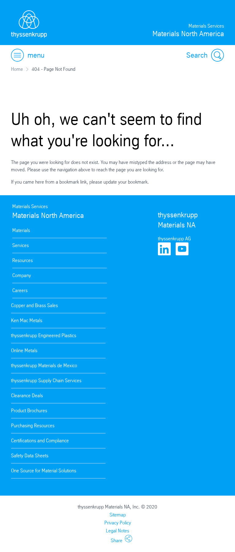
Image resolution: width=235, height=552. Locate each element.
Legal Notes (117, 531)
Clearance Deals (27, 395)
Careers (20, 290)
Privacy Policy (117, 523)
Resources (22, 260)
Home (17, 69)
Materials (21, 230)
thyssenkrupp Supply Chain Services (46, 380)
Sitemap (118, 515)
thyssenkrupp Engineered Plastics (43, 335)
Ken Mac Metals (26, 320)
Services (20, 245)
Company (21, 275)
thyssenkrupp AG (174, 239)
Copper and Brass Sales (34, 305)
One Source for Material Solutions (43, 471)
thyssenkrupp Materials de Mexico (44, 365)
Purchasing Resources (32, 425)
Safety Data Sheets (29, 456)
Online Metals (24, 350)
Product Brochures (29, 410)
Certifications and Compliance (40, 441)
